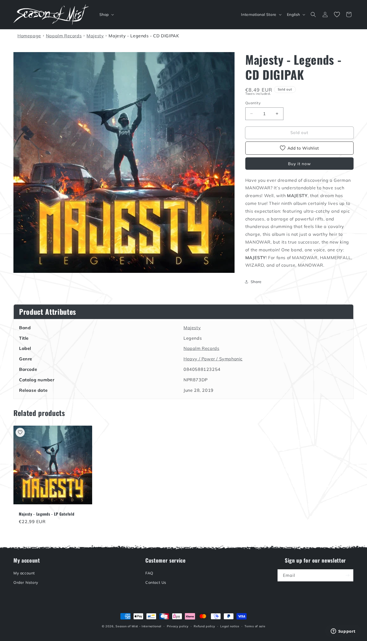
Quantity (253, 103)
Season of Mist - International (138, 626)
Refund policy (204, 626)
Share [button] (256, 281)
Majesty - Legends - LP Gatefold (46, 514)
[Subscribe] (347, 575)
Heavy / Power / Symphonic (213, 358)
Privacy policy (178, 626)
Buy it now (299, 163)
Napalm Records (201, 348)
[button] (106, 14)
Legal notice (229, 626)
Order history (25, 582)
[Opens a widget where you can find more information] (343, 631)
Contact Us (155, 582)
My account (24, 573)
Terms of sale (254, 626)
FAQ (149, 573)
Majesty (192, 327)
